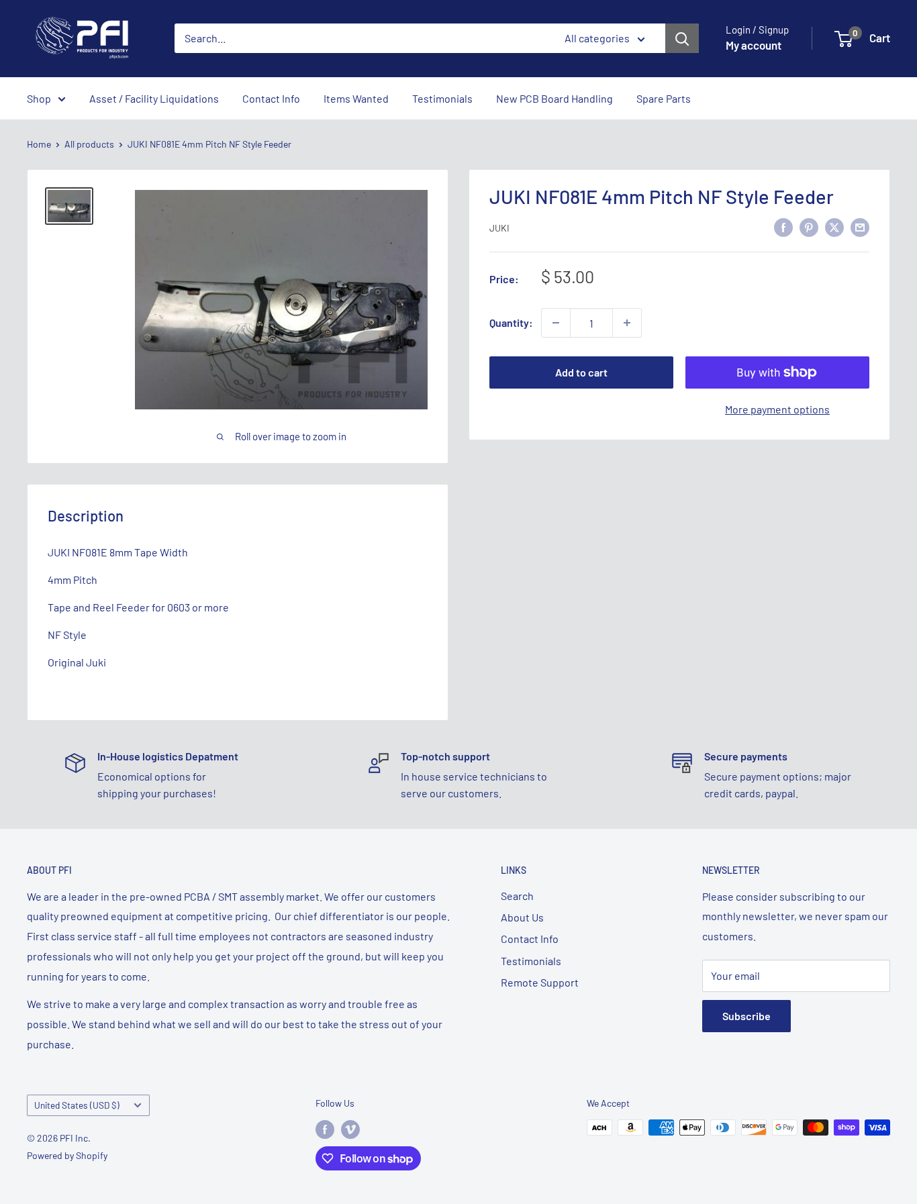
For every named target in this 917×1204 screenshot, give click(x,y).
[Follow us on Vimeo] (350, 1128)
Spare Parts (663, 98)
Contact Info (271, 98)
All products (89, 144)
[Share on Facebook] (783, 226)
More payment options (777, 409)
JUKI (499, 228)
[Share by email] (860, 226)
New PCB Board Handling (554, 98)
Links (513, 870)
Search (517, 895)
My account (753, 45)
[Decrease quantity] (556, 323)
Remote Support (540, 982)
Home (39, 144)
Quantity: (511, 322)
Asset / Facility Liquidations (154, 98)
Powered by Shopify (67, 1155)
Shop (39, 98)
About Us (522, 917)
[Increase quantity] (627, 323)
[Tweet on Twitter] (834, 226)
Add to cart (581, 372)
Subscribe (746, 1015)
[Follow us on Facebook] (325, 1128)
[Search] (682, 38)
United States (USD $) (76, 1105)
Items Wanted (356, 98)
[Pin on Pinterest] (809, 226)
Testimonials (442, 98)
